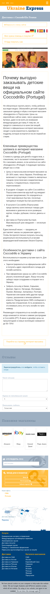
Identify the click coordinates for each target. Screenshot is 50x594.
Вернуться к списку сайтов (16, 25)
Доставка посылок (8, 543)
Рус (7, 3)
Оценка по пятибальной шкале (15, 396)
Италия (28, 566)
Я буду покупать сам (13, 41)
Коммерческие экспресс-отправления (15, 536)
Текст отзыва (8, 378)
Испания (29, 569)
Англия (28, 559)
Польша (8, 496)
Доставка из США (8, 557)
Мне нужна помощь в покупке (17, 35)
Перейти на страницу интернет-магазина (24, 341)
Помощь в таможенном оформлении (15, 547)
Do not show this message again (28, 591)
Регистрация (24, 481)
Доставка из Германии (10, 562)
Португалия (30, 575)
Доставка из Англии (9, 559)
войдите (28, 367)
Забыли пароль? (25, 484)
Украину (5, 520)
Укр (3, 3)
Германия (29, 564)
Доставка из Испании (9, 569)
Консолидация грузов (10, 545)
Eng (11, 3)
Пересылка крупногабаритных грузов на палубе (19, 550)
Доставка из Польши (9, 564)
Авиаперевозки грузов (10, 541)
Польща (29, 571)
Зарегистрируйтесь (12, 367)
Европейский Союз (32, 562)
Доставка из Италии (9, 566)
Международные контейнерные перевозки (17, 538)
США (6, 493)
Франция (29, 573)
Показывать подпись (11, 405)
